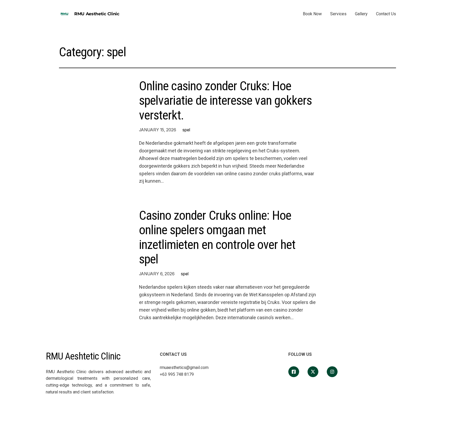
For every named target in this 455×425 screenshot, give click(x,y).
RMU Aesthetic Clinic (96, 13)
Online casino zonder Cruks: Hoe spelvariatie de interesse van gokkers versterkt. (225, 100)
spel (186, 129)
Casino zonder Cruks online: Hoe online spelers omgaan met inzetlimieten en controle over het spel (217, 237)
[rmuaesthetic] (332, 371)
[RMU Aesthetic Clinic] (293, 371)
